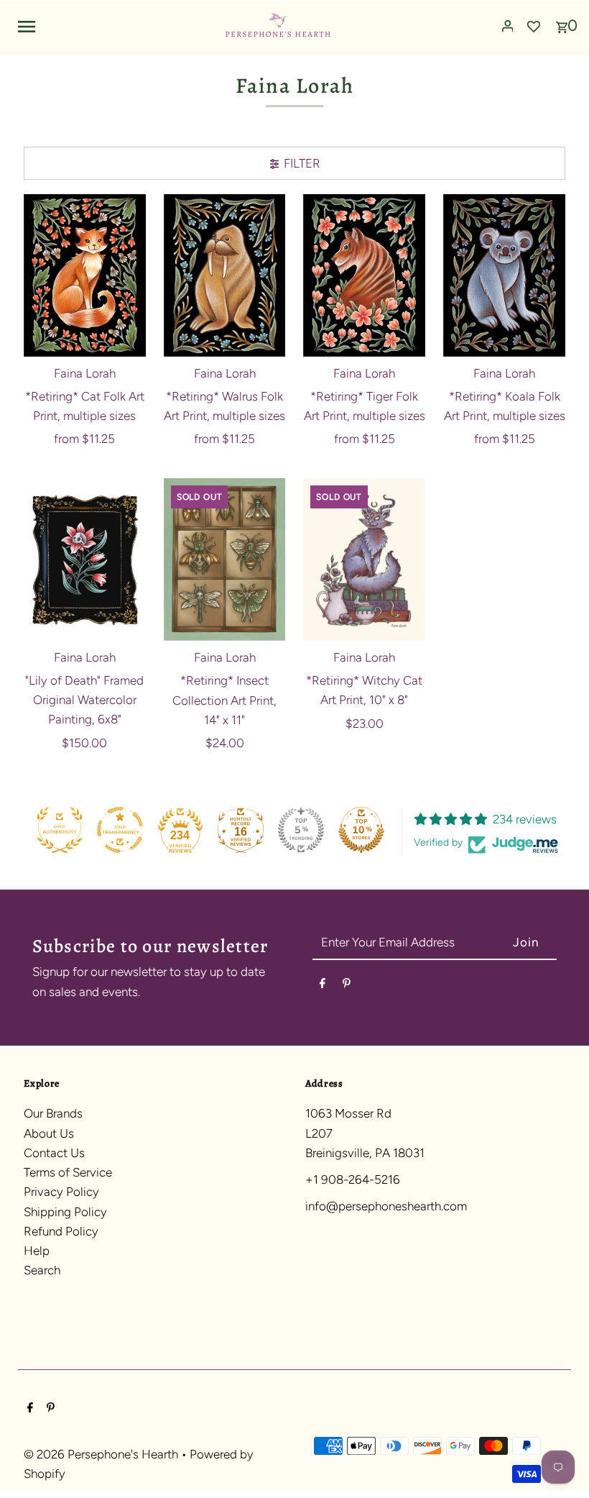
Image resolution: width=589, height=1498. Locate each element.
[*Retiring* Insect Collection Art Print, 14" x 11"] (225, 559)
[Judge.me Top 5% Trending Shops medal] (301, 830)
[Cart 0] (561, 22)
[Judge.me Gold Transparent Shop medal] (120, 830)
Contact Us (54, 1153)
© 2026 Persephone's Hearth (102, 1454)
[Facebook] (322, 985)
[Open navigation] (115, 26)
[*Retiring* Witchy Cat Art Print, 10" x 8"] (364, 559)
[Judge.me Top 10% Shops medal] (361, 830)
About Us (49, 1133)
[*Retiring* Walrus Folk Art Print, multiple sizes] (225, 275)
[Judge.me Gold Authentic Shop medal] (60, 830)
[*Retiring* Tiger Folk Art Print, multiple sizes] (364, 275)
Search (42, 1270)
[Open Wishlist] (534, 25)
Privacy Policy (61, 1191)
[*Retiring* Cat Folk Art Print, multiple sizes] (85, 275)
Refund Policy (61, 1231)
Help (37, 1250)
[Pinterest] (347, 985)
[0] (561, 22)
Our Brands (53, 1113)
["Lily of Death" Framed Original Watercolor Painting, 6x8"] (85, 559)
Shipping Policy (65, 1212)
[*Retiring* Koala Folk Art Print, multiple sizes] (504, 275)
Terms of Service (68, 1172)
